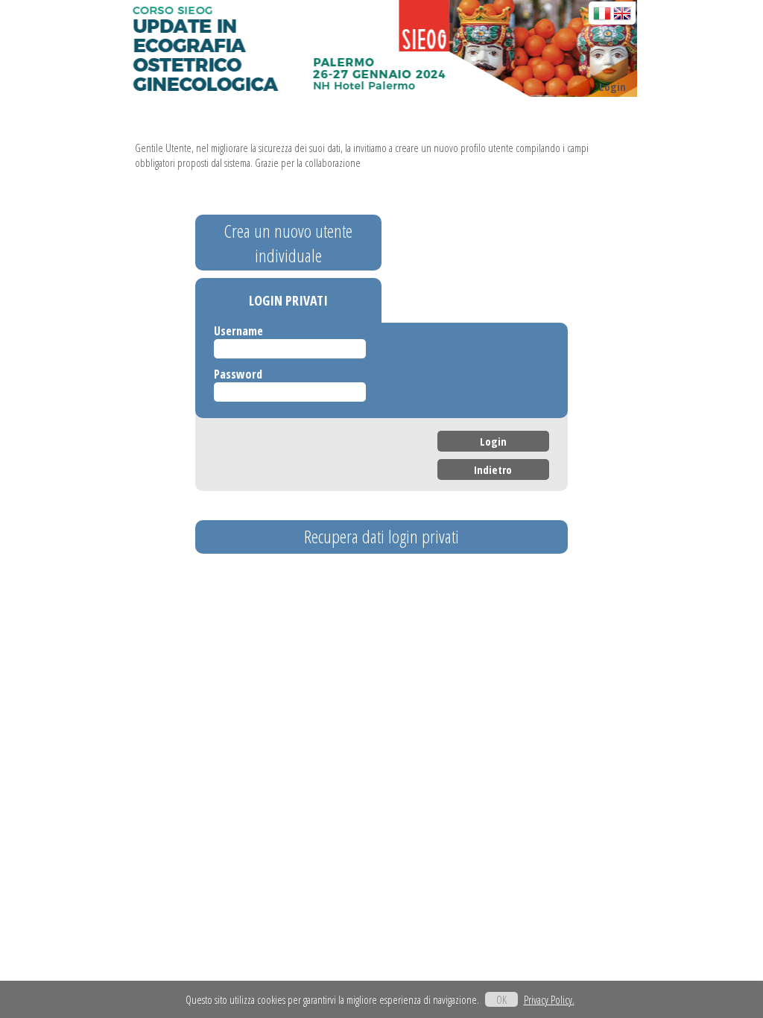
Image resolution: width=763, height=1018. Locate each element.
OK (501, 999)
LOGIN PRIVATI (288, 300)
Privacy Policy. (549, 999)
